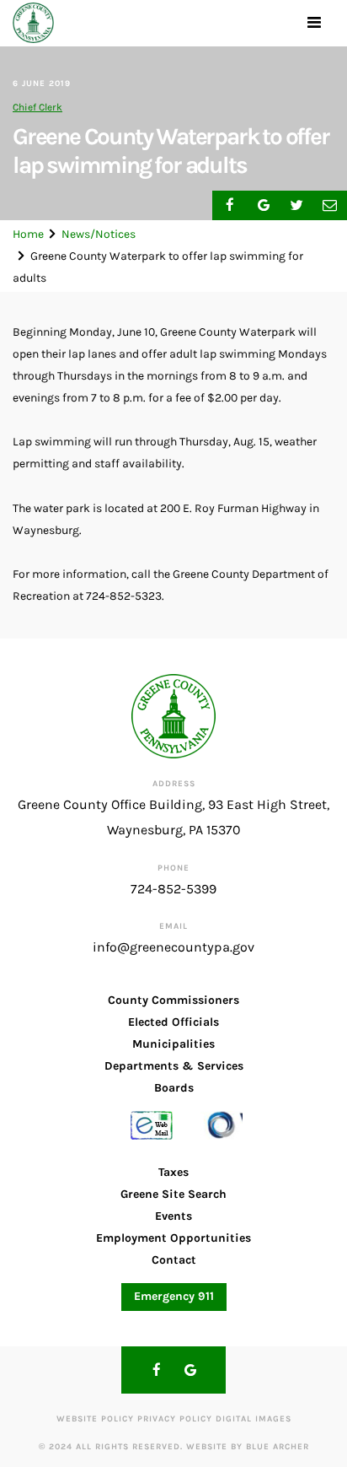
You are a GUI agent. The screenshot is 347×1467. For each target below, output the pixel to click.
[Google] (190, 1370)
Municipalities (173, 1044)
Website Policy (95, 1419)
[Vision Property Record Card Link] (221, 1124)
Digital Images (253, 1419)
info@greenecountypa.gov (173, 947)
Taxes (173, 1172)
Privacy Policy (174, 1419)
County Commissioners (173, 1000)
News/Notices (98, 234)
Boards (174, 1088)
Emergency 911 (174, 1296)
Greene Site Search (173, 1194)
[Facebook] (156, 1370)
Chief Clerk (37, 107)
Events (173, 1216)
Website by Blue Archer (247, 1447)
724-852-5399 (173, 889)
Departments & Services (173, 1066)
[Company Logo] (33, 23)
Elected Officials (173, 1022)
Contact (174, 1260)
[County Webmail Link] (151, 1124)
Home (28, 234)
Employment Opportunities (173, 1238)
